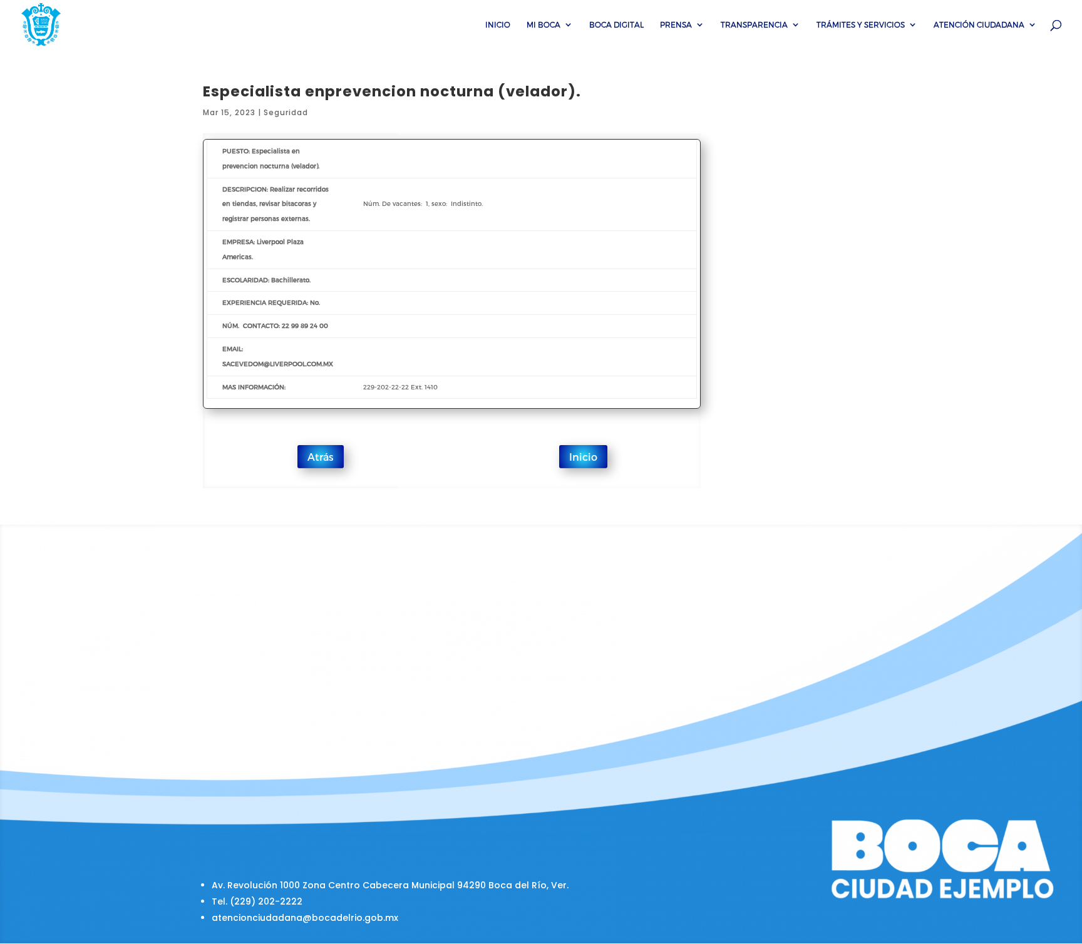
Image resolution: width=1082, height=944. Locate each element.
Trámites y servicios (861, 24)
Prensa (676, 24)
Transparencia (754, 24)
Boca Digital (616, 24)
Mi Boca (543, 24)
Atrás (320, 457)
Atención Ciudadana (979, 24)
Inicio (497, 24)
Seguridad (286, 112)
